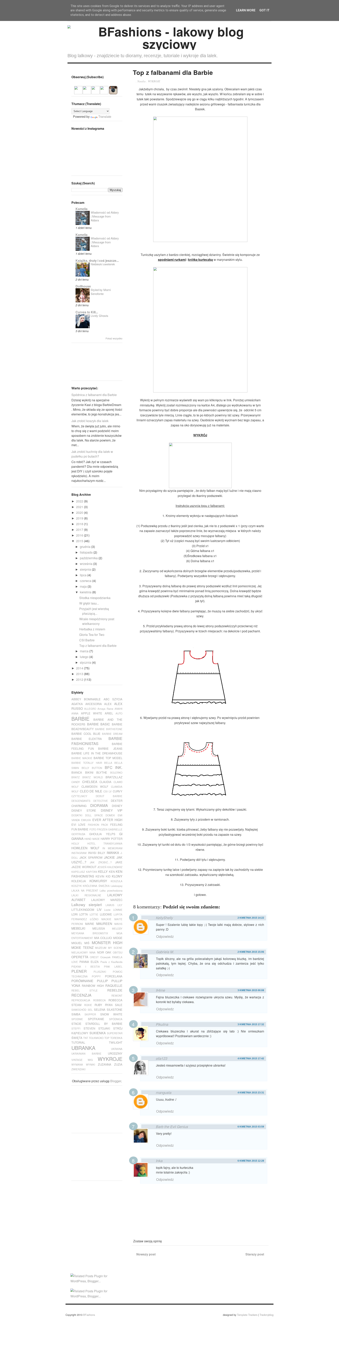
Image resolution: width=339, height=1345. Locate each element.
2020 (80, 512)
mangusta (163, 1092)
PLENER (79, 971)
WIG (90, 1060)
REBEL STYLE (84, 990)
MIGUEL (76, 943)
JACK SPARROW (91, 857)
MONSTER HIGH (107, 942)
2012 (80, 679)
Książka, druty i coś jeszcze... (97, 260)
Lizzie (107, 910)
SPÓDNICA (115, 1019)
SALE (118, 1005)
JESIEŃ (101, 867)
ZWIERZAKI (78, 1069)
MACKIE (106, 919)
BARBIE (80, 718)
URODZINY (115, 1053)
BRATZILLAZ (114, 777)
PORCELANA (113, 976)
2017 (80, 529)
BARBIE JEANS (110, 748)
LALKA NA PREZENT (84, 890)
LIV (99, 909)
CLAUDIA (105, 782)
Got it (264, 10)
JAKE (118, 862)
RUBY (98, 1005)
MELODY (117, 928)
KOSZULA (116, 881)
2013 (80, 674)
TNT (85, 1038)
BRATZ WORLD (92, 777)
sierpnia (86, 569)
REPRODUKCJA (80, 1000)
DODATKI (76, 815)
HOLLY (75, 843)
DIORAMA (99, 805)
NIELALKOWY (79, 952)
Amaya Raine (105, 709)
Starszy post (254, 1254)
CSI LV (107, 791)
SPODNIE (77, 1019)
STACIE (76, 1023)
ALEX (108, 704)
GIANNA (77, 838)
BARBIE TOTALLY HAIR (86, 763)
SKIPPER (90, 1014)
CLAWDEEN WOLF (94, 786)
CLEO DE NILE (91, 791)
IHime (160, 990)
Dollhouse (83, 286)
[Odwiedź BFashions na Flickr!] (104, 92)
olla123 (161, 1058)
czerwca (86, 580)
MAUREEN (104, 923)
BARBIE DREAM (112, 734)
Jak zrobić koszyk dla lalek (89, 421)
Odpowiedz (165, 936)
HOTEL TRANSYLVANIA (105, 843)
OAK (108, 952)
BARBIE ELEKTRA (86, 739)
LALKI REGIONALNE (86, 895)
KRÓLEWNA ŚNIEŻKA (96, 886)
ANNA (74, 713)
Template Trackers (247, 1315)
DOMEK (110, 815)
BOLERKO (116, 772)
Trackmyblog (266, 1315)
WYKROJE (154, 81)
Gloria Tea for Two (91, 634)
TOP (106, 1038)
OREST (94, 957)
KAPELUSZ (78, 872)
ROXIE (88, 1005)
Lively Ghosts (99, 316)
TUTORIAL (78, 1042)
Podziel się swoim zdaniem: (191, 906)
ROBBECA (99, 1000)
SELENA (99, 1009)
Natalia (141, 81)
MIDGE (117, 938)
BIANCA (76, 772)
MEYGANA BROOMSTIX (89, 933)
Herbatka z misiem (92, 629)
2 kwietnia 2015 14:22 (251, 917)
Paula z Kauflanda (111, 962)
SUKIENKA (97, 1033)
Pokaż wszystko (114, 338)
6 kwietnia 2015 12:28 (251, 1160)
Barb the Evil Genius (172, 1126)
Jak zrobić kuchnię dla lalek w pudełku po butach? (92, 454)
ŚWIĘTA (76, 1038)
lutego (84, 656)
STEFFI (75, 1028)
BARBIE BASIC (98, 724)
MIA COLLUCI (103, 938)
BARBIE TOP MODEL (108, 758)
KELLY (103, 871)
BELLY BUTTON (92, 768)
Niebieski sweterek (103, 264)
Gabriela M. (165, 951)
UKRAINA (116, 1049)
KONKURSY (98, 881)
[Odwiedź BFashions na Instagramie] (113, 92)
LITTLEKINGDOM (82, 909)
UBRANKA (83, 1047)
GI (120, 834)
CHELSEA (89, 781)
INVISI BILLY (96, 853)
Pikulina (162, 1024)
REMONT (116, 995)
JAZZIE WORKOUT (84, 867)
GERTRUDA (78, 834)
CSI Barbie (87, 640)
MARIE (89, 924)
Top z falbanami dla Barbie (98, 645)
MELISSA (98, 928)
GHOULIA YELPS (102, 834)
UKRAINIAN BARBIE (86, 1053)
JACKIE (109, 857)
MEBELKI (78, 928)
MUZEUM (100, 948)
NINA (92, 952)
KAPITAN (91, 872)
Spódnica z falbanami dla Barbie (94, 394)
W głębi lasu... (89, 603)
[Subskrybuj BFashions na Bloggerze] (95, 92)
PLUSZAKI (100, 971)
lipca (83, 575)
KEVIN (100, 876)
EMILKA (86, 820)
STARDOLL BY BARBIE (103, 1023)
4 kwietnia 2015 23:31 (251, 1092)
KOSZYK (76, 886)
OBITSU (117, 952)
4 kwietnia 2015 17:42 (251, 1058)
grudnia (85, 546)
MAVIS (118, 924)
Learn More (245, 10)
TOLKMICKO (96, 1038)
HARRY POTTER (111, 839)
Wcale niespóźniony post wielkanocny (96, 621)
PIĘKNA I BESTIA (85, 966)
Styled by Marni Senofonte (101, 292)
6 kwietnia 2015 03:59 (251, 1126)
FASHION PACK (98, 825)
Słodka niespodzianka (94, 597)
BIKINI (89, 772)
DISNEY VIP (111, 810)
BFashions (89, 1315)
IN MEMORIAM (112, 848)
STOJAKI (104, 1028)
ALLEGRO (90, 709)
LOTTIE (94, 914)
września (86, 563)
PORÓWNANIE (82, 981)
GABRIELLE (115, 829)
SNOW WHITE (111, 1014)
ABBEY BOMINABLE (86, 699)
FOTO (92, 829)
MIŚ (86, 943)
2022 (80, 501)
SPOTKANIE (96, 1019)
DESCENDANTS (80, 801)
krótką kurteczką (200, 259)
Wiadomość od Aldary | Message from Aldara (105, 216)
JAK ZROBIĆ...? (100, 862)
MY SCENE (115, 948)
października (89, 558)
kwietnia (86, 592)
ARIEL (109, 713)
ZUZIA (118, 1064)
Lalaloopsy (116, 886)
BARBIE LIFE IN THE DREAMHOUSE (96, 753)
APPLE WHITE (91, 713)
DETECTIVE (100, 801)
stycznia (86, 662)
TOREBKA (116, 1038)
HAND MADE (92, 839)
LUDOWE (106, 914)
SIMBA (75, 1014)
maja (83, 586)
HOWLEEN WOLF (85, 848)
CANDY (75, 782)
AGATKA (77, 704)
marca (84, 651)
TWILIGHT (115, 1042)
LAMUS (110, 905)
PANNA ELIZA (89, 962)
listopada (86, 552)
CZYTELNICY (79, 796)
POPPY (96, 976)
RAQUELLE (113, 985)
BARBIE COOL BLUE (85, 733)
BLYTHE (101, 772)
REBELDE (114, 990)
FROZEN (102, 829)
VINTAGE (77, 1060)
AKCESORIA (93, 704)
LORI (74, 914)
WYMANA (77, 1064)
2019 (80, 518)
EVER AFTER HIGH (107, 820)
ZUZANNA (104, 1064)
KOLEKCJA (78, 881)
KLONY (117, 876)
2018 (80, 524)
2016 (80, 535)
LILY (120, 905)
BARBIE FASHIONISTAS (96, 741)
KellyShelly (164, 917)
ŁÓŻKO (94, 919)
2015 (80, 541)
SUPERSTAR (114, 1033)
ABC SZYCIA (113, 699)
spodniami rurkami (172, 259)
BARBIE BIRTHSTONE (108, 729)
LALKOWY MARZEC (107, 900)
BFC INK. (114, 767)
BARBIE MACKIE (81, 758)
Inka (159, 1160)
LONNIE (117, 910)
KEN (112, 871)
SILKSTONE (114, 1009)
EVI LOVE (78, 824)
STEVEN (89, 1028)
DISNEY (117, 806)
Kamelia (81, 209)
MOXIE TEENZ (82, 947)
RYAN (108, 1005)
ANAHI (118, 709)
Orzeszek (105, 957)
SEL (90, 1009)
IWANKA (113, 852)
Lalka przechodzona (111, 890)
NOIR (100, 952)
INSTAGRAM (79, 853)
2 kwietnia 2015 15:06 (251, 952)
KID (108, 876)
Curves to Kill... (87, 312)
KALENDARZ (114, 867)
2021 (80, 507)
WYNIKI (90, 1064)
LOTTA (83, 914)
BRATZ (75, 777)
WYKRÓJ (200, 435)
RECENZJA (81, 995)
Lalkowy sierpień (86, 904)
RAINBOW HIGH (93, 985)
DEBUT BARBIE (109, 796)
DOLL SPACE (94, 815)
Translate (104, 116)
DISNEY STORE (83, 810)
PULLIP (102, 981)
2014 (80, 668)
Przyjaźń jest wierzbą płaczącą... (94, 611)
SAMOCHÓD (78, 1009)
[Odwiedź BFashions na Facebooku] (87, 92)
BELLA (108, 763)
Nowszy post (146, 1254)
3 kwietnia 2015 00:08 (251, 990)
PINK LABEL (113, 966)
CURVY (117, 791)
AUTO (119, 713)
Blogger (115, 1081)
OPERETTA (79, 957)
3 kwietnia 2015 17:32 (251, 1024)
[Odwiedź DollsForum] (78, 92)
